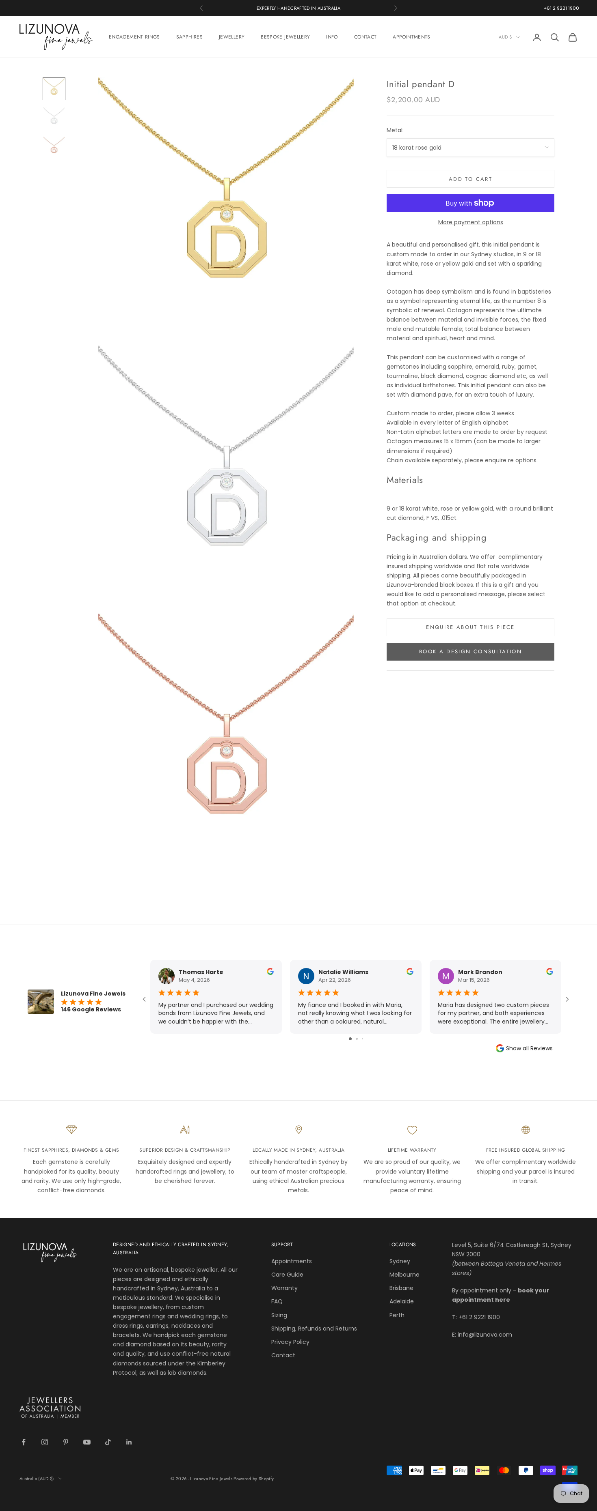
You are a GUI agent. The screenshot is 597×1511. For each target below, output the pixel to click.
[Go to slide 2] (357, 1039)
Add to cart (470, 178)
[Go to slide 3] (362, 1038)
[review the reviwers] (270, 971)
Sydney (399, 1261)
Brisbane (401, 1288)
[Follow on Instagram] (45, 1442)
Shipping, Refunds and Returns (314, 1328)
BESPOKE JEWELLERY (285, 37)
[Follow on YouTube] (87, 1442)
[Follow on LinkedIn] (129, 1442)
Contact (283, 1355)
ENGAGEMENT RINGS (134, 37)
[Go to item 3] (54, 147)
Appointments (291, 1261)
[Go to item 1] (54, 88)
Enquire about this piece (470, 627)
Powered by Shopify (254, 1478)
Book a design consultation (470, 651)
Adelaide (401, 1301)
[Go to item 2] (54, 118)
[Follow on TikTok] (108, 1442)
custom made (407, 254)
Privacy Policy (290, 1342)
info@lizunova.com (485, 1335)
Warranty (284, 1288)
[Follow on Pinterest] (66, 1442)
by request (532, 432)
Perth (396, 1315)
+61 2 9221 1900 (561, 8)
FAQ (277, 1301)
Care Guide (287, 1275)
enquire (495, 460)
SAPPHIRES (189, 37)
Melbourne (404, 1275)
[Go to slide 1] (350, 1038)
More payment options (470, 222)
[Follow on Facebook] (23, 1442)
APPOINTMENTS (411, 37)
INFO (331, 37)
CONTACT (365, 37)
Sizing (279, 1315)
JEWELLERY (231, 37)
